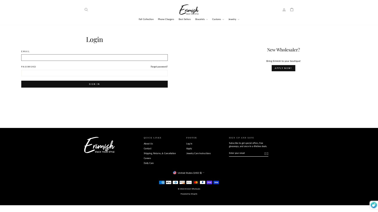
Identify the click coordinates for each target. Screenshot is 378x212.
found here (189, 153)
